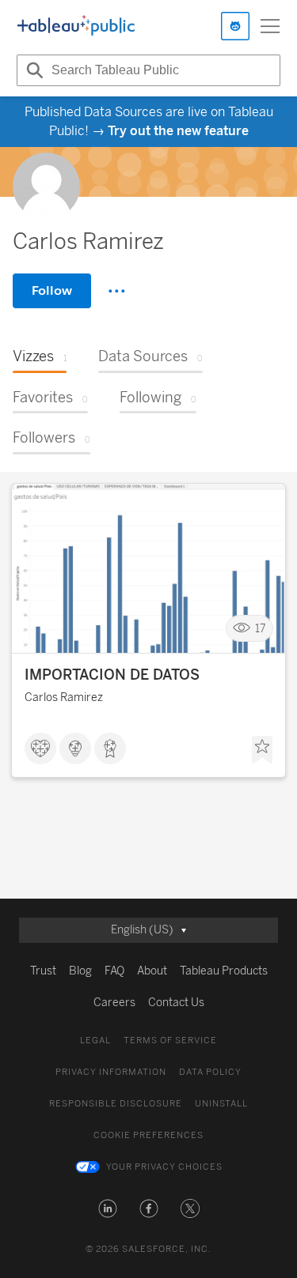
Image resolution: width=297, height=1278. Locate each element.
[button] (107, 1208)
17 (260, 628)
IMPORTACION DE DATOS (112, 675)
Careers (114, 1002)
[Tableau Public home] (76, 26)
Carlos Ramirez (64, 697)
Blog (80, 971)
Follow (52, 290)
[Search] (32, 70)
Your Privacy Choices (164, 1167)
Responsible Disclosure (115, 1104)
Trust (43, 971)
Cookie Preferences (148, 1135)
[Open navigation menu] (270, 26)
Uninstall (221, 1104)
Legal (95, 1040)
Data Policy (210, 1072)
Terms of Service (170, 1040)
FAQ (114, 971)
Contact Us (176, 1002)
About (152, 971)
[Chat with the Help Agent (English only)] (235, 26)
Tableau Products (224, 971)
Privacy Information (110, 1072)
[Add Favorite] (262, 750)
